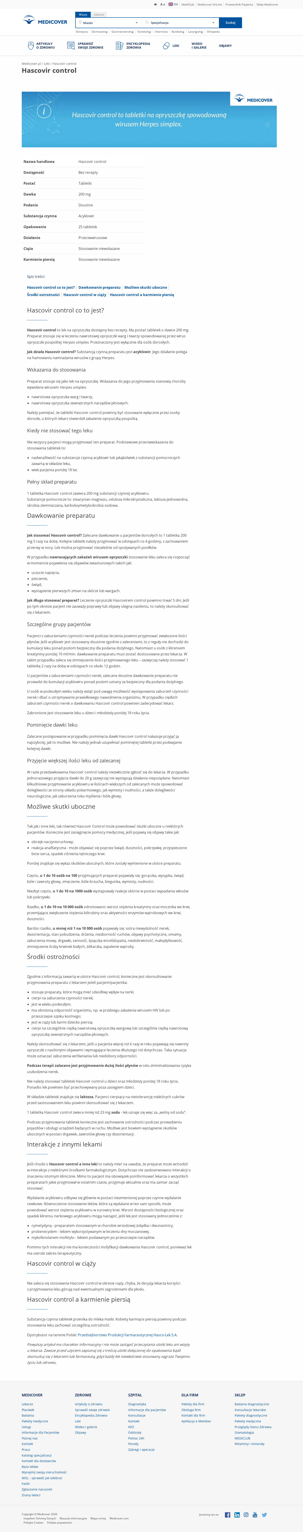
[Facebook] (227, 1514)
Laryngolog (195, 32)
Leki (47, 63)
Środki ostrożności (43, 294)
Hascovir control (65, 63)
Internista (161, 32)
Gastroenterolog (123, 32)
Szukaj (230, 22)
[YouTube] (255, 1514)
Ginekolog (144, 32)
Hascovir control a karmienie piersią (142, 294)
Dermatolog (100, 32)
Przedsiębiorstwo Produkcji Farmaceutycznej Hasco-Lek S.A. (127, 1334)
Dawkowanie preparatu (100, 287)
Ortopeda (213, 32)
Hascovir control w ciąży (84, 294)
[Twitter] (264, 1514)
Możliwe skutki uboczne (145, 287)
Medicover (44, 19)
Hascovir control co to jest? (51, 287)
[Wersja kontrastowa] (155, 4)
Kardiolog (178, 32)
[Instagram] (246, 1514)
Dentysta (82, 32)
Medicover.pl (31, 63)
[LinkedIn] (237, 1514)
